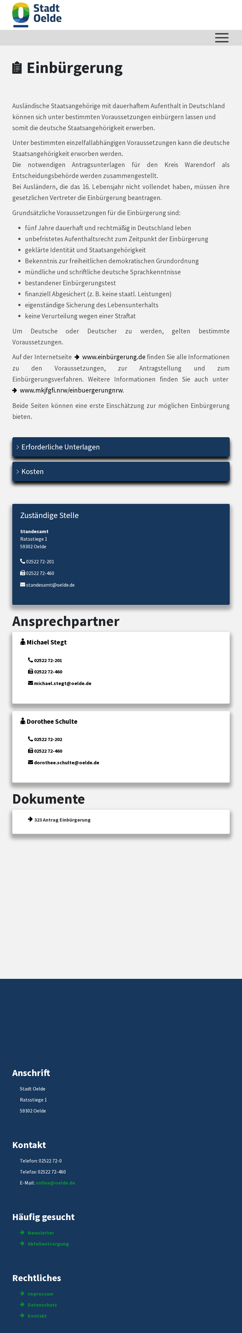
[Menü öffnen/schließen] (222, 38)
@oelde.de (62, 1183)
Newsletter (40, 1233)
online (43, 1183)
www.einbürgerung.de (114, 357)
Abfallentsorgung (48, 1244)
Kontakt (37, 1316)
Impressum (40, 1294)
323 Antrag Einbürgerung (62, 820)
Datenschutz (42, 1305)
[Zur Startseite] (36, 15)
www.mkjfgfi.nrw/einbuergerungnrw (71, 390)
